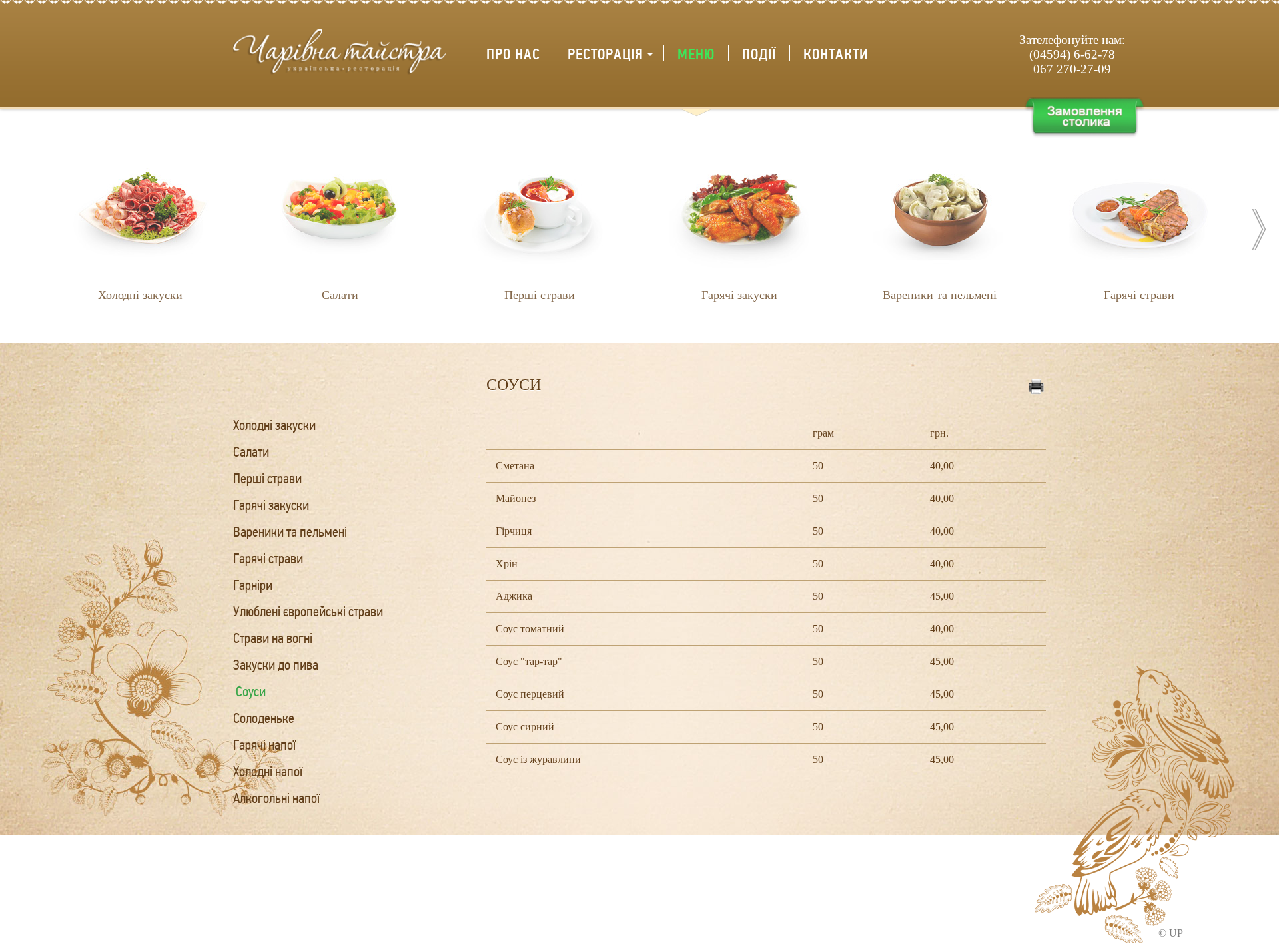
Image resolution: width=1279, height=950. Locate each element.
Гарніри (252, 585)
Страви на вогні (272, 638)
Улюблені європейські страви (308, 612)
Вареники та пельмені (290, 532)
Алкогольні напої (276, 798)
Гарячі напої (264, 745)
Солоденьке (263, 718)
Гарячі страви (268, 559)
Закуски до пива (275, 665)
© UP (1170, 933)
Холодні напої (267, 772)
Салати (251, 452)
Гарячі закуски (271, 505)
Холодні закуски (274, 425)
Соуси (251, 692)
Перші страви (267, 479)
